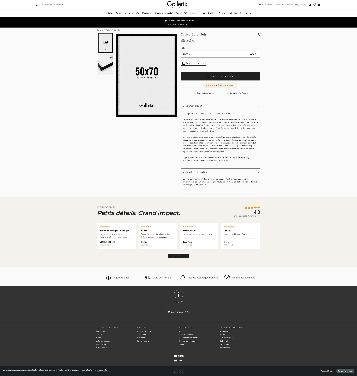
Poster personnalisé (164, 13)
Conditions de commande (188, 338)
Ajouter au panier (222, 76)
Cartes (178, 13)
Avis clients (141, 334)
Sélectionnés (147, 13)
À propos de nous (144, 331)
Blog (180, 331)
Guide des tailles (194, 63)
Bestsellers (121, 13)
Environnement (143, 341)
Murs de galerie (209, 13)
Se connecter (224, 331)
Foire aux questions (227, 338)
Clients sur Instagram (186, 334)
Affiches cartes (102, 344)
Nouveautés (133, 13)
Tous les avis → (178, 256)
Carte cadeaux (180, 312)
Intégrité (181, 344)
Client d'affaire (225, 344)
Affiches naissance (192, 13)
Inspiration (232, 13)
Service (222, 334)
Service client (245, 13)
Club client (224, 341)
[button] (36, 4)
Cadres (222, 13)
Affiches (109, 13)
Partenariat (141, 338)
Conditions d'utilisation (187, 341)
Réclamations (225, 348)
